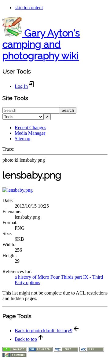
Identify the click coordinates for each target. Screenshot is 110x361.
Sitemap (22, 138)
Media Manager (30, 133)
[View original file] (17, 190)
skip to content (29, 7)
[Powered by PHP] (40, 349)
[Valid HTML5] (66, 349)
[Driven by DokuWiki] (14, 355)
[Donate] (14, 349)
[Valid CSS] (91, 349)
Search (67, 110)
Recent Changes (30, 127)
